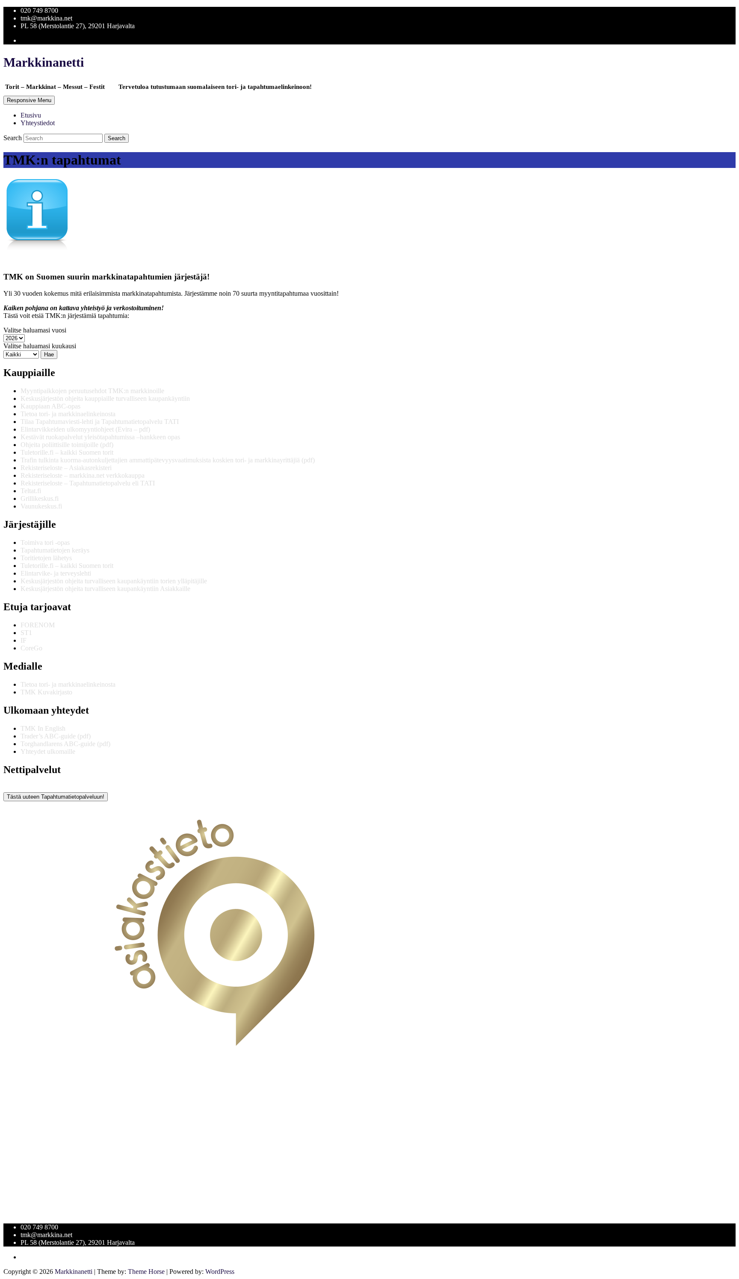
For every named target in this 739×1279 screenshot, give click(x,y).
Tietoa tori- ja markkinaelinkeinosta (68, 414)
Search (13, 137)
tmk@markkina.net (46, 18)
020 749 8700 (39, 10)
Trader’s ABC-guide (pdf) (56, 736)
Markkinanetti (43, 62)
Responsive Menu (29, 100)
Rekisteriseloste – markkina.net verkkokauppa (83, 475)
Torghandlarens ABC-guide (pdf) (65, 743)
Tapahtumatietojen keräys (55, 550)
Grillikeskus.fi (40, 498)
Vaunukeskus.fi (41, 506)
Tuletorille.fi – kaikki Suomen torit (67, 452)
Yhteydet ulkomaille (48, 751)
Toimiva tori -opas (45, 542)
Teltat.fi (31, 490)
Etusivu (31, 115)
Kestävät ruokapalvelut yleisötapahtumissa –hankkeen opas (100, 437)
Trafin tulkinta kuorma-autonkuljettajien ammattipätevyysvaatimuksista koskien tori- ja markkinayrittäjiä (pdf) (168, 460)
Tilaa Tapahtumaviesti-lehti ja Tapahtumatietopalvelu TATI (100, 421)
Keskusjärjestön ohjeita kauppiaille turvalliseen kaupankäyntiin (105, 398)
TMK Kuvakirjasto (46, 692)
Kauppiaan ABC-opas (50, 406)
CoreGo (31, 648)
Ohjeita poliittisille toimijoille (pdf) (67, 444)
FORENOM (38, 625)
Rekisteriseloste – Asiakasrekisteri (66, 467)
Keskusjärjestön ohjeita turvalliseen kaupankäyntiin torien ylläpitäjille (114, 581)
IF (24, 640)
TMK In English (43, 728)
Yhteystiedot (38, 122)
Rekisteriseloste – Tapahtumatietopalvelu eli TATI (88, 483)
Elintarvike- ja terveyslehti (56, 573)
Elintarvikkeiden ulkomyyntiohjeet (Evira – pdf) (85, 429)
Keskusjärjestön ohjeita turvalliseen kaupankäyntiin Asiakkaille (105, 588)
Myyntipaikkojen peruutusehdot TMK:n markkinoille (92, 390)
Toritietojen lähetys (46, 558)
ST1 (26, 632)
